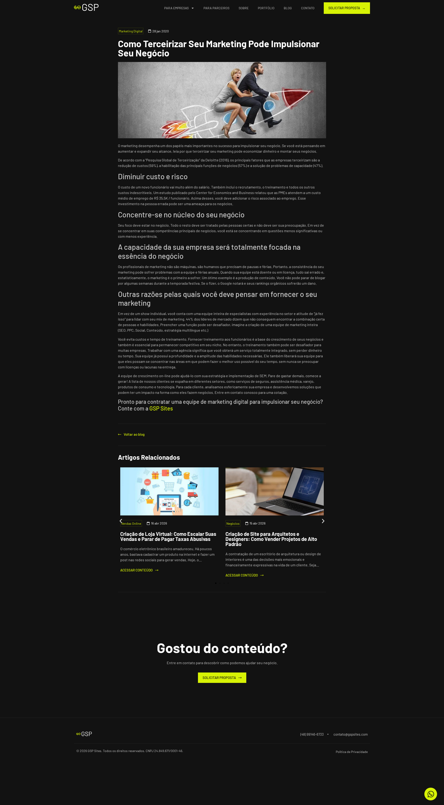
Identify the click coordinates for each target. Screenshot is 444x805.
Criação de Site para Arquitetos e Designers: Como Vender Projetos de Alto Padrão (166, 539)
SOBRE (244, 8)
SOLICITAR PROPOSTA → (346, 8)
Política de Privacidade (352, 752)
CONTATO (307, 8)
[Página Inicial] (86, 7)
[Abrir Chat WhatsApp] (430, 794)
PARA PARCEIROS (216, 8)
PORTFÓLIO (266, 8)
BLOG (288, 8)
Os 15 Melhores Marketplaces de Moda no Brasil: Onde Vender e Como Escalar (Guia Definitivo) (271, 539)
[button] (121, 521)
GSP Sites (161, 408)
